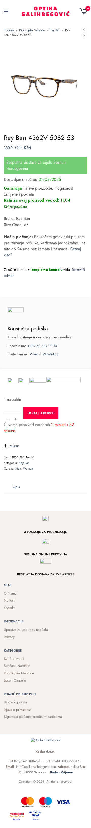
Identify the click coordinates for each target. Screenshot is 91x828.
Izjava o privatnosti (18, 709)
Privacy (9, 636)
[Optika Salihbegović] (45, 11)
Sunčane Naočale (17, 665)
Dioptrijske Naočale (32, 30)
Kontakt (9, 607)
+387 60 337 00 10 (42, 345)
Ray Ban (55, 30)
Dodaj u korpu (40, 413)
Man (18, 468)
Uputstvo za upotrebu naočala (26, 629)
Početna (9, 30)
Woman (28, 468)
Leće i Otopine (15, 680)
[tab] (16, 486)
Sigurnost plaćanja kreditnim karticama (33, 716)
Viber (34, 354)
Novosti (9, 600)
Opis (16, 486)
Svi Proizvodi (14, 658)
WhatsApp (50, 354)
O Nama (10, 593)
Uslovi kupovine (15, 702)
